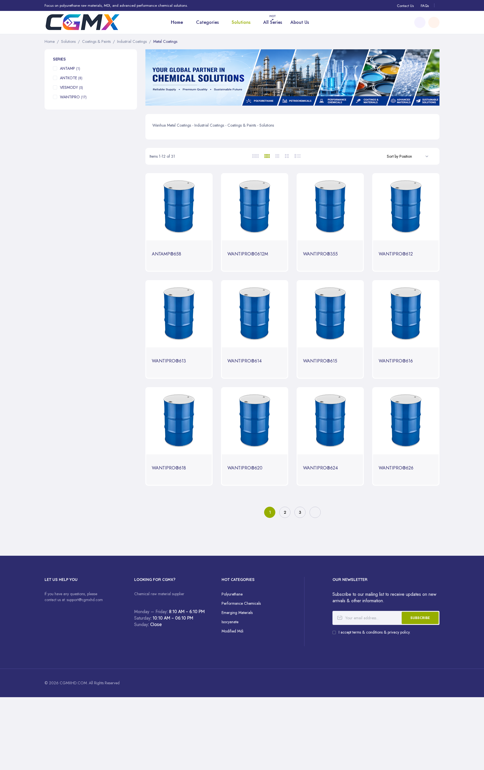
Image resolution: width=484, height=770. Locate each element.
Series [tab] (59, 59)
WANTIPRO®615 (320, 361)
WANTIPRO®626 (396, 468)
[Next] (315, 512)
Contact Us (405, 5)
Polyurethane (232, 594)
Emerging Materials (237, 612)
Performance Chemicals (241, 603)
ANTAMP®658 (166, 254)
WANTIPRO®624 (320, 468)
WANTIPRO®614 (244, 361)
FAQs (425, 5)
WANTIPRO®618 (169, 468)
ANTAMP (70, 68)
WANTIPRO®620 (244, 468)
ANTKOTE (71, 78)
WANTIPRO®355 (320, 254)
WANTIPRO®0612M (247, 254)
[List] (298, 156)
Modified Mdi (232, 631)
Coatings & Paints (96, 41)
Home (50, 41)
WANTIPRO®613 (169, 361)
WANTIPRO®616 (396, 361)
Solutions (68, 41)
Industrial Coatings (132, 41)
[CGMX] (91, 22)
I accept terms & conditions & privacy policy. (374, 632)
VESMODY (71, 87)
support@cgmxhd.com (85, 599)
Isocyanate (230, 622)
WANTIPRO (73, 97)
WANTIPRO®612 (396, 254)
